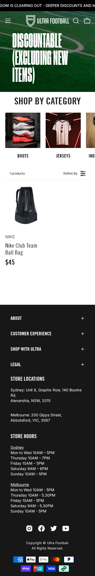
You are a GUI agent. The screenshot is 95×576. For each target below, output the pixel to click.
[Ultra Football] (47, 21)
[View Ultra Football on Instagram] (29, 528)
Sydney (17, 447)
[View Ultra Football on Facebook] (41, 528)
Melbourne (20, 484)
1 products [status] (17, 173)
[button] (75, 20)
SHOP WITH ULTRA (26, 349)
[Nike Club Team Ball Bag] (25, 205)
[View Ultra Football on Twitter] (54, 528)
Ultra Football (57, 543)
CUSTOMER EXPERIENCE (31, 334)
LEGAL (16, 364)
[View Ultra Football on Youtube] (66, 528)
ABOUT (16, 318)
